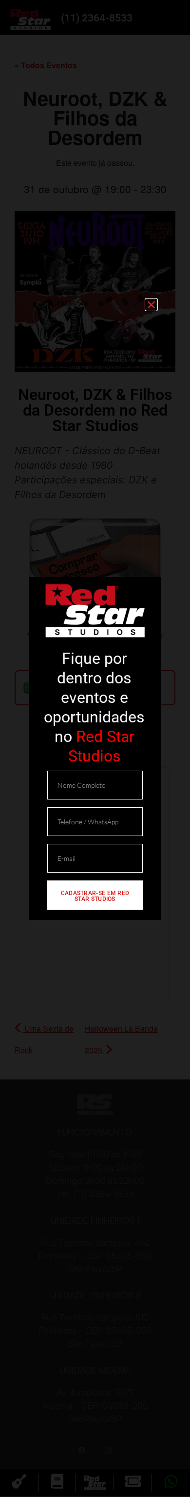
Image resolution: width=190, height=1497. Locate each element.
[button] (151, 304)
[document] (95, 748)
